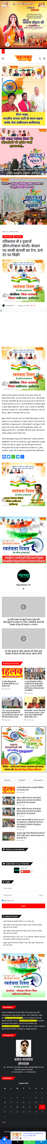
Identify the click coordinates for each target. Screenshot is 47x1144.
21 (30, 1107)
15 (36, 1102)
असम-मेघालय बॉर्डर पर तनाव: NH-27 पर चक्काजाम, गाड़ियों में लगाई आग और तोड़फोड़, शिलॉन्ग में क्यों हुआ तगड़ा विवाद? (30, 823)
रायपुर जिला (18, 237)
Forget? (41, 895)
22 (36, 1107)
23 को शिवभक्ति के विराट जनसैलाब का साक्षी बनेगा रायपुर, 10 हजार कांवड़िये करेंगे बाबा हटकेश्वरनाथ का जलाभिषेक (34, 685)
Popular (22, 780)
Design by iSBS (23, 1135)
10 (5, 1102)
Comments (38, 780)
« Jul (3, 1122)
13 (23, 1102)
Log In (23, 906)
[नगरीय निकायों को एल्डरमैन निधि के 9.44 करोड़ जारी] (12, 673)
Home (6, 232)
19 (17, 1107)
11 (11, 1102)
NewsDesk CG (10, 305)
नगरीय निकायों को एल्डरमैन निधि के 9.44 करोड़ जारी (10, 683)
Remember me (8, 900)
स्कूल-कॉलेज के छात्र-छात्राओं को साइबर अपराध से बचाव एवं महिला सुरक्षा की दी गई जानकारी (29, 800)
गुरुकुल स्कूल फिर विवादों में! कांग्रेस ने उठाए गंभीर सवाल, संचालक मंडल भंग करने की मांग (31, 835)
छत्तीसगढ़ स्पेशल (14, 232)
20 (23, 1107)
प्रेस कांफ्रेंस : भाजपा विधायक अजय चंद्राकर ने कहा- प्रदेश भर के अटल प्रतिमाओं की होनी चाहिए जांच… (34, 713)
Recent (7, 780)
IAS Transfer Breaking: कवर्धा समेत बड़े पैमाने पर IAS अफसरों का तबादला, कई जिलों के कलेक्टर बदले (12, 713)
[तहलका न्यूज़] (23, 58)
